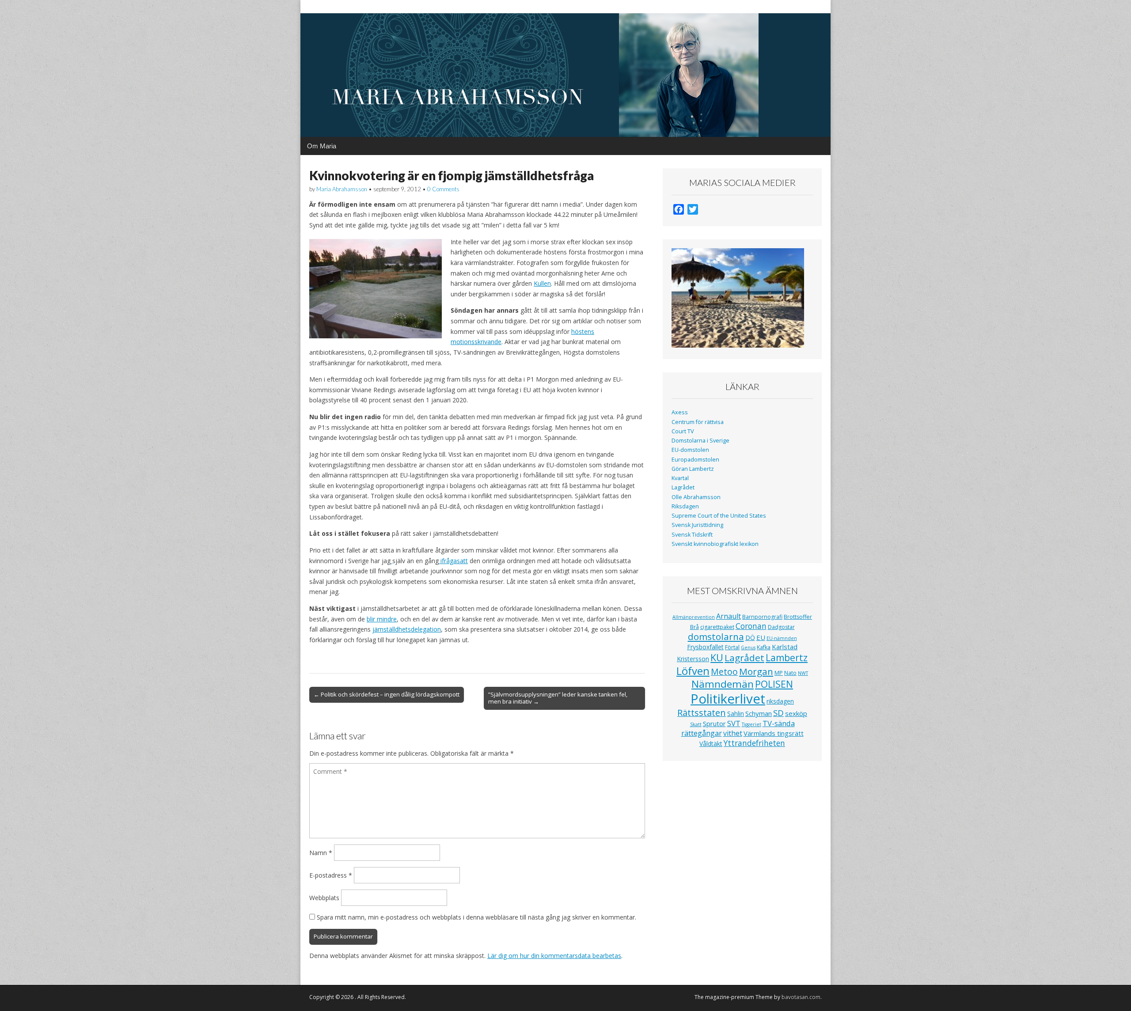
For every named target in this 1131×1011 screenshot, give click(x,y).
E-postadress (330, 875)
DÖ (750, 637)
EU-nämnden (782, 638)
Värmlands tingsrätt (774, 733)
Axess (680, 412)
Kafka (763, 647)
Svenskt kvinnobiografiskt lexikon (715, 544)
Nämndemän (722, 684)
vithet (732, 733)
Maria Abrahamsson (341, 189)
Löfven (693, 670)
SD (778, 712)
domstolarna (716, 636)
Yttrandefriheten (754, 743)
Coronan (751, 626)
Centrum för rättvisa (698, 422)
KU (716, 657)
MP (778, 673)
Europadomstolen (695, 459)
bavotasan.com (801, 997)
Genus (748, 647)
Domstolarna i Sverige (700, 440)
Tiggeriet (751, 724)
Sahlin (735, 713)
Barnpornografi (762, 617)
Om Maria (321, 146)
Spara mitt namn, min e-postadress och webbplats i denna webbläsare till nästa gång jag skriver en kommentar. (476, 917)
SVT (733, 723)
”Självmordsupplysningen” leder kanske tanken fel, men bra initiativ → (557, 697)
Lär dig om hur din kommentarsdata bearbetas (554, 955)
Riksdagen (685, 506)
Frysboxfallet (705, 647)
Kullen (542, 283)
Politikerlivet (728, 699)
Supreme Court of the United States (719, 515)
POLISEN (774, 684)
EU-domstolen (690, 450)
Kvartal (680, 478)
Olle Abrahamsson (696, 497)
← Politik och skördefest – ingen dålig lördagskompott (386, 694)
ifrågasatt (453, 561)
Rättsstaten (701, 713)
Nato (790, 673)
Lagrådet (683, 487)
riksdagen (780, 701)
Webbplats (324, 898)
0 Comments (443, 189)
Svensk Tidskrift (692, 534)
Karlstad (784, 646)
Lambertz (787, 657)
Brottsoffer (798, 617)
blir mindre (382, 619)
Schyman (758, 713)
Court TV (683, 431)
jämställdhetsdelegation (406, 629)
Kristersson (693, 659)
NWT (803, 673)
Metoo (724, 672)
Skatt (696, 724)
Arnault (728, 616)
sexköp (796, 713)
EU (760, 637)
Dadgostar (781, 627)
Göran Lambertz (693, 469)
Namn (320, 852)
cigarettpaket (717, 627)
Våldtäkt (710, 743)
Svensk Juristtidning (697, 525)
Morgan (756, 671)
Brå (694, 627)
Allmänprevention (693, 617)
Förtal (732, 647)
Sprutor (714, 723)
